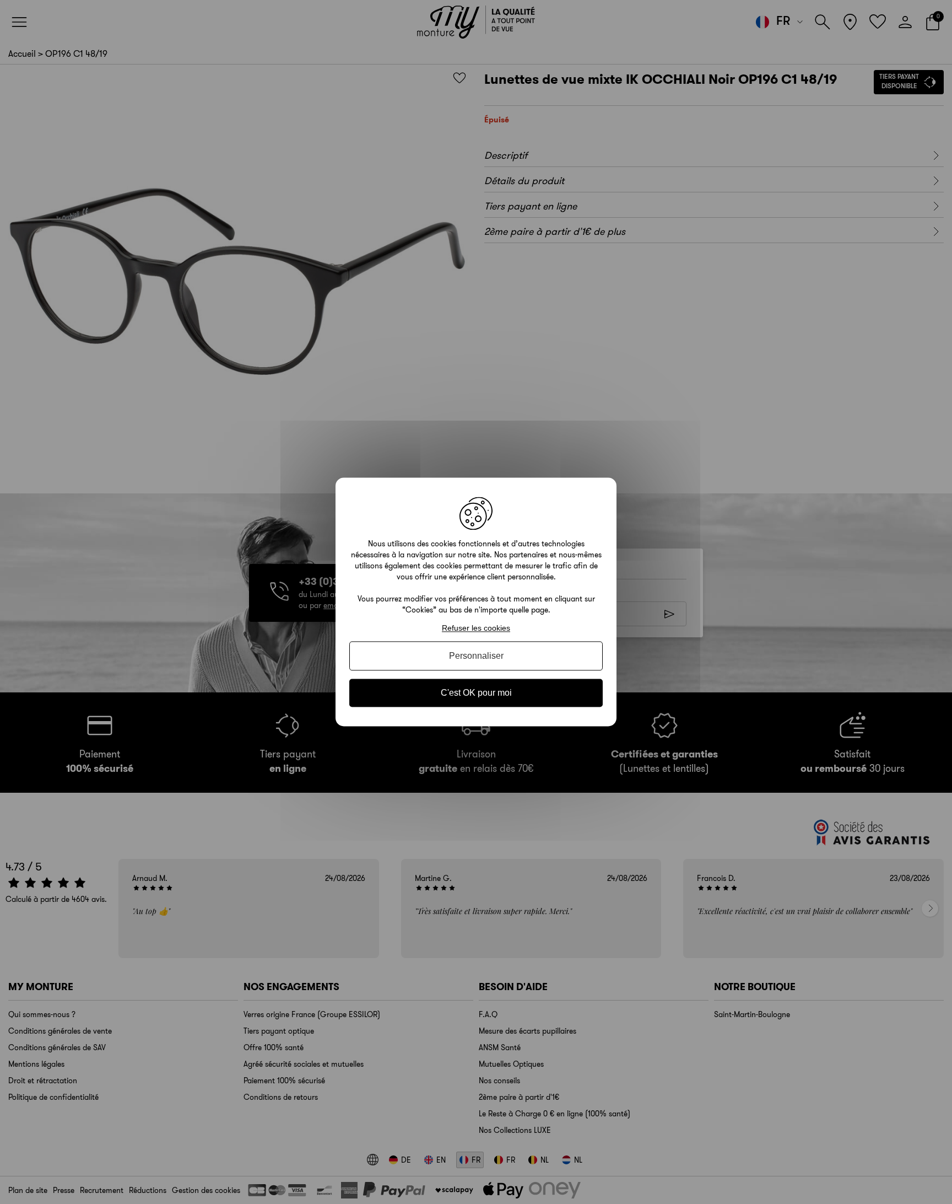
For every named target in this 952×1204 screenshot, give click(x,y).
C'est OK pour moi (476, 692)
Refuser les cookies (476, 628)
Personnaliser (476, 655)
